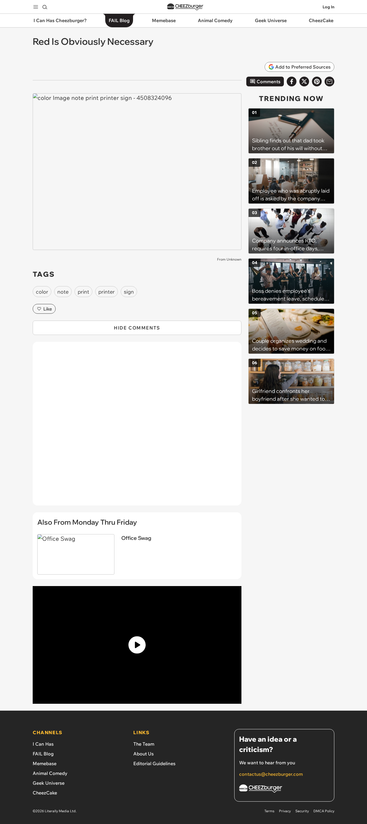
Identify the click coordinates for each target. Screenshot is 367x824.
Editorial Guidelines (154, 763)
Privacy (285, 811)
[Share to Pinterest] (317, 81)
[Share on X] (304, 81)
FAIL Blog (43, 754)
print (83, 291)
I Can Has (43, 744)
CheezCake (45, 793)
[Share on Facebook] (291, 81)
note (63, 291)
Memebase (44, 763)
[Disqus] (137, 427)
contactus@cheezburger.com (271, 774)
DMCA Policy (323, 811)
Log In (328, 6)
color (42, 291)
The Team (143, 744)
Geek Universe (49, 783)
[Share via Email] (329, 81)
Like (47, 309)
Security (302, 811)
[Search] (45, 7)
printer (106, 291)
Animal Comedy (50, 773)
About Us (143, 754)
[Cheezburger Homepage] (185, 7)
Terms (269, 811)
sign (129, 291)
